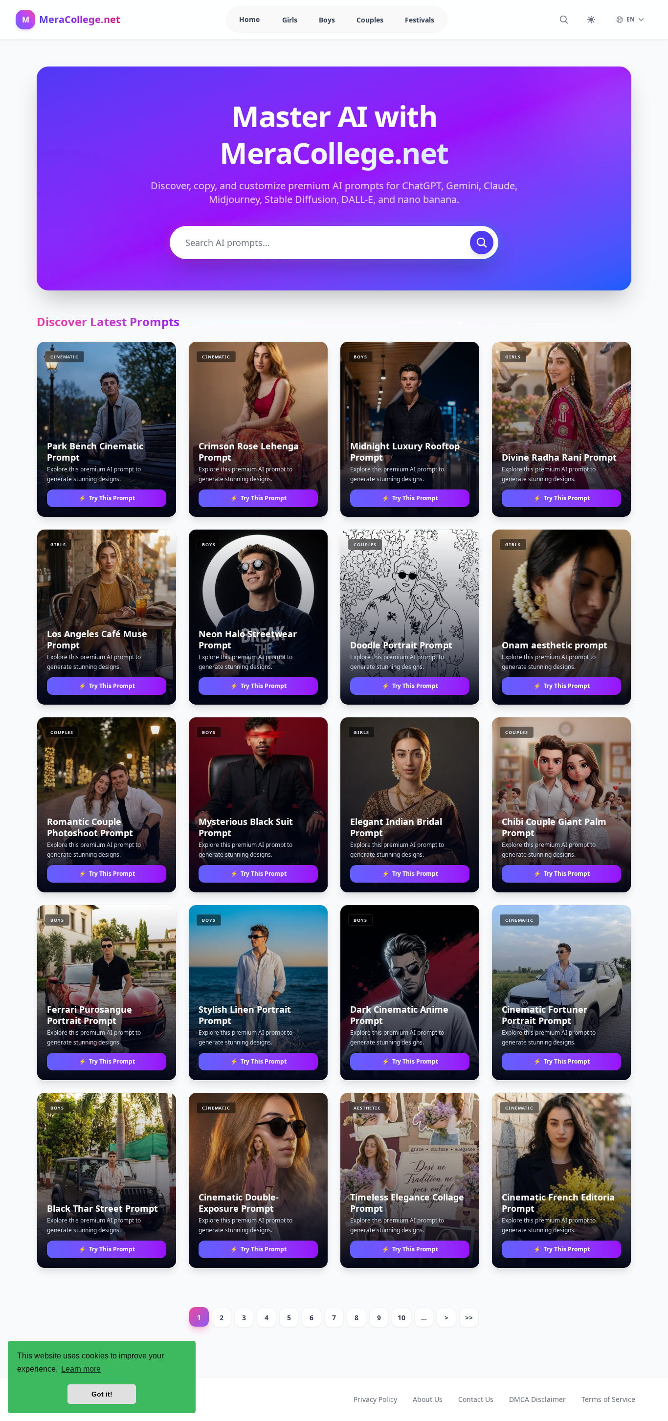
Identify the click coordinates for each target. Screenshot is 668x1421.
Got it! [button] (101, 1394)
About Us (428, 1399)
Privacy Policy (375, 1399)
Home (249, 19)
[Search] (564, 19)
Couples (370, 19)
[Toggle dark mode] (591, 19)
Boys (328, 19)
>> (469, 1317)
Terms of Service (608, 1399)
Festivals (419, 19)
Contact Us (475, 1399)
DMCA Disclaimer (537, 1399)
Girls (290, 19)
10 (401, 1317)
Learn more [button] (81, 1369)
